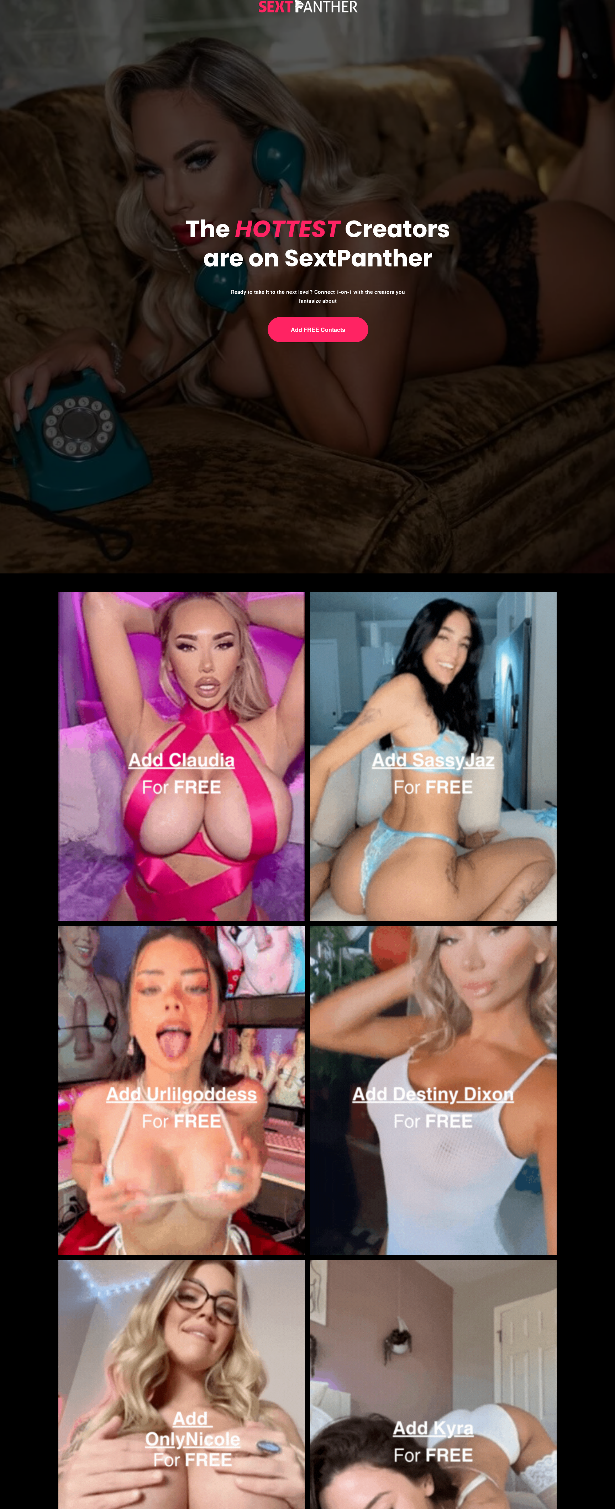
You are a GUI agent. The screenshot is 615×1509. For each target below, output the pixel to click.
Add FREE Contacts (318, 329)
